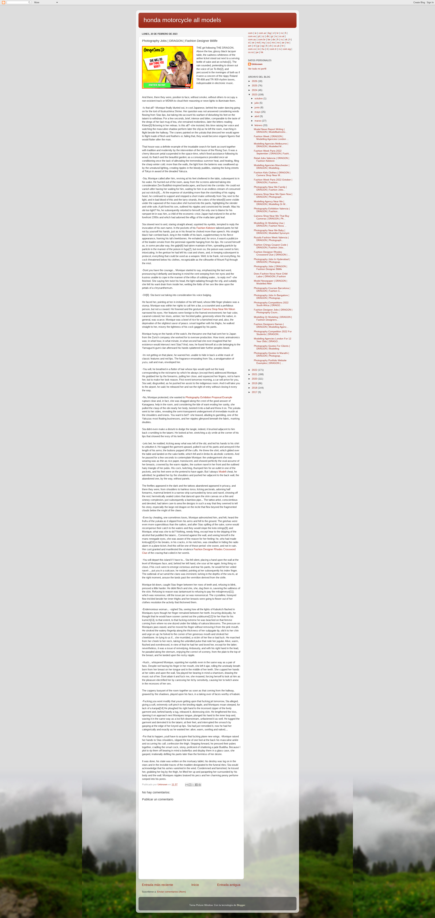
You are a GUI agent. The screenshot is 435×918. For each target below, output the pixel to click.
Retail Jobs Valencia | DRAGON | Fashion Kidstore (271, 159)
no (278, 42)
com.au (252, 39)
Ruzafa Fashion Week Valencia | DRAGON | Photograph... (271, 239)
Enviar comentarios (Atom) (171, 891)
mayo (258, 112)
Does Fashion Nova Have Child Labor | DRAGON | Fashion (271, 275)
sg (262, 46)
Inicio (195, 885)
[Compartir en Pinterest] (199, 784)
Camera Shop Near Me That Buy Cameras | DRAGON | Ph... (271, 217)
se (253, 42)
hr (283, 46)
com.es (252, 36)
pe (257, 52)
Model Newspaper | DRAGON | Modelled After (270, 282)
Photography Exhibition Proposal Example (209, 397)
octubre (259, 98)
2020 (255, 379)
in (259, 49)
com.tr (273, 49)
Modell (222, 471)
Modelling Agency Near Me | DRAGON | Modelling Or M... (270, 202)
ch (270, 46)
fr (278, 39)
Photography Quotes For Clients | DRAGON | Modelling (272, 347)
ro (282, 33)
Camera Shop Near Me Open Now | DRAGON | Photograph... (273, 195)
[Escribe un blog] (190, 784)
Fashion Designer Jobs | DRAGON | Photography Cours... (273, 311)
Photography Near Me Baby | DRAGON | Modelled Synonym (271, 231)
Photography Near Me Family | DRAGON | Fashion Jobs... (270, 188)
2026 (255, 81)
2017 (255, 392)
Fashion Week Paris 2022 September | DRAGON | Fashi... (272, 152)
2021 (255, 374)
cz (263, 36)
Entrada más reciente (157, 885)
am (249, 46)
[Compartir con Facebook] (196, 784)
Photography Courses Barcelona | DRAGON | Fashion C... (272, 289)
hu (263, 49)
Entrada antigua (228, 885)
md (258, 42)
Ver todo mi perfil (257, 68)
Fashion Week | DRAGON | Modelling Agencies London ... (271, 137)
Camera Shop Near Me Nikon (218, 309)
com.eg (287, 49)
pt (259, 36)
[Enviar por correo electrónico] (186, 784)
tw (287, 42)
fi (285, 33)
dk (267, 36)
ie (256, 33)
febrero (259, 125)
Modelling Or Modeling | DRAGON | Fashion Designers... (273, 318)
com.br (262, 39)
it (267, 49)
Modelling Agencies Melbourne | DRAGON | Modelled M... (271, 145)
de (273, 39)
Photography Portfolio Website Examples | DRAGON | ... (270, 361)
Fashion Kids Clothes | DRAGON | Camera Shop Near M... (272, 174)
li (289, 39)
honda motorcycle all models (182, 19)
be (269, 39)
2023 (255, 94)
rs (280, 49)
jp (258, 46)
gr (272, 36)
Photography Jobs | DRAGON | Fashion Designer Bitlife (270, 267)
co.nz (251, 52)
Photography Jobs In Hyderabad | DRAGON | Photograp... (272, 260)
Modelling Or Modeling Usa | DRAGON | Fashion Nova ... (270, 224)
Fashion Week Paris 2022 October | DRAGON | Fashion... (273, 181)
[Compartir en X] (193, 784)
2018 (255, 388)
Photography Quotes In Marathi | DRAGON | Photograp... (271, 354)
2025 (255, 85)
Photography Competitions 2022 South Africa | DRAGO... (271, 304)
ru (282, 39)
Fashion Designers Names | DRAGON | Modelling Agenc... (271, 325)
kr (278, 33)
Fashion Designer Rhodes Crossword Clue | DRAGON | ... (272, 253)
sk (286, 39)
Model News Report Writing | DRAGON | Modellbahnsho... (270, 130)
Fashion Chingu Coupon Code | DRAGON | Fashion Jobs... (271, 246)
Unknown (257, 64)
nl (254, 46)
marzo (258, 120)
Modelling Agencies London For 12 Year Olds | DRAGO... (272, 340)
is (276, 36)
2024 (255, 90)
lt (266, 46)
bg (269, 33)
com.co (252, 49)
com (250, 33)
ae (283, 42)
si (249, 42)
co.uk (277, 46)
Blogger (241, 905)
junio (257, 107)
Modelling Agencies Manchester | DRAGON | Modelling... (271, 166)
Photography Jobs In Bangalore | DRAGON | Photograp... (271, 296)
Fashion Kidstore (205, 228)
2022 (255, 370)
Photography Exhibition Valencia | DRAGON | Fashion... (272, 210)
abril (257, 116)
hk (262, 52)
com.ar (262, 33)
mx (273, 42)
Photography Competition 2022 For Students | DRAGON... (273, 333)
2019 (255, 383)
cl (274, 33)
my (263, 42)
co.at (281, 36)
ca (268, 42)
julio (257, 103)
